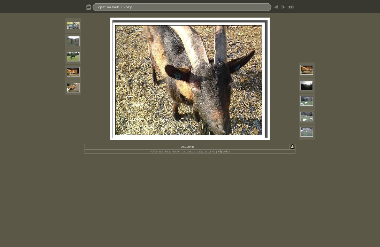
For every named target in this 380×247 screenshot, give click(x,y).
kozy (128, 7)
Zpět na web (108, 7)
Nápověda (224, 151)
